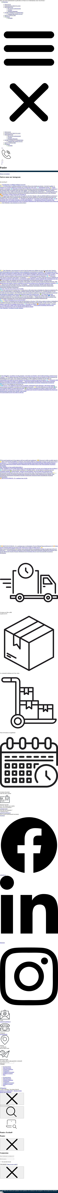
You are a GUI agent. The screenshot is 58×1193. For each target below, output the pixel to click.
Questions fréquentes (13, 11)
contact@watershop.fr (5, 1021)
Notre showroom (7, 1068)
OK (1, 1192)
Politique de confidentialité (6, 1090)
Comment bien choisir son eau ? (15, 14)
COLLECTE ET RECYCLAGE (12, 6)
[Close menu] (12, 1099)
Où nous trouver (7, 1066)
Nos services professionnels (14, 8)
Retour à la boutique (5, 174)
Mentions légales (18, 1090)
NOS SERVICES (9, 7)
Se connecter (3, 1164)
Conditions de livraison (8, 1072)
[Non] (3, 1192)
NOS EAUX (8, 4)
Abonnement (6, 1070)
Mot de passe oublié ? (12, 1164)
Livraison (10, 10)
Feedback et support (8, 1073)
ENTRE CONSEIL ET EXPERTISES (14, 12)
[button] (29, 75)
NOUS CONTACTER (10, 15)
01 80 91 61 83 (3, 1034)
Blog (4, 1074)
